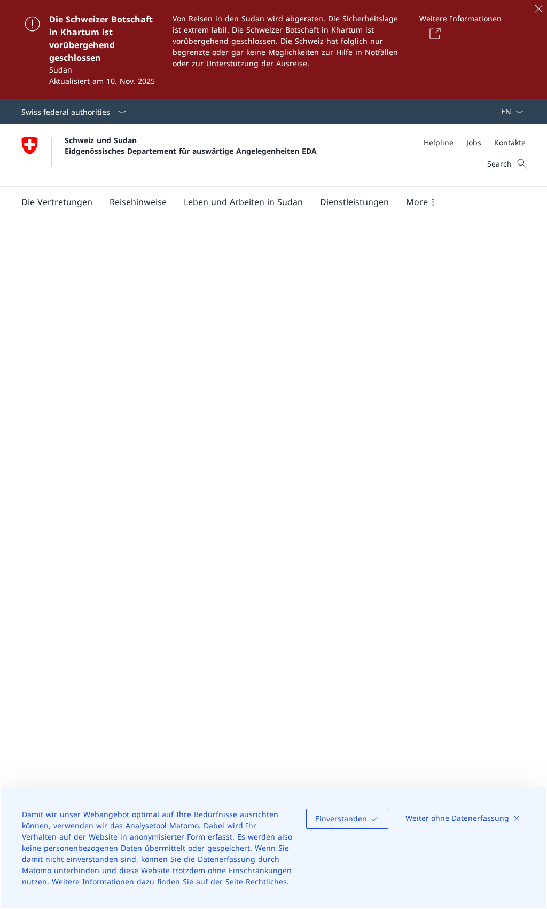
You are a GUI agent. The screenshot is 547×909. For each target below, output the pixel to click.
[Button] (433, 33)
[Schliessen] (538, 8)
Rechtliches (266, 881)
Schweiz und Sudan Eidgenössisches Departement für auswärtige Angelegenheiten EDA (191, 145)
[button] (57, 202)
